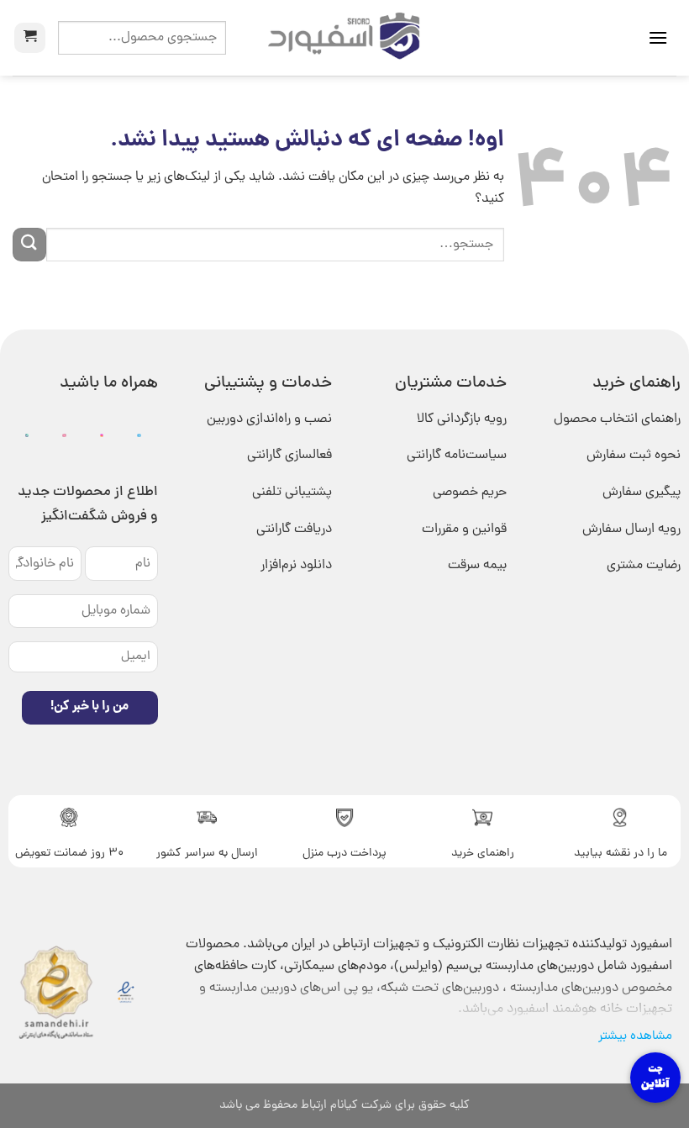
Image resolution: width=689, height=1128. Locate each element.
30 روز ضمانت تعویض (69, 853)
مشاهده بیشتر (635, 1036)
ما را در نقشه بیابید (620, 853)
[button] (657, 37)
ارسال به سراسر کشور (207, 853)
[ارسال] (29, 244)
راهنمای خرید (482, 853)
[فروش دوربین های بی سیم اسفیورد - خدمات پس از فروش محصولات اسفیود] (344, 37)
